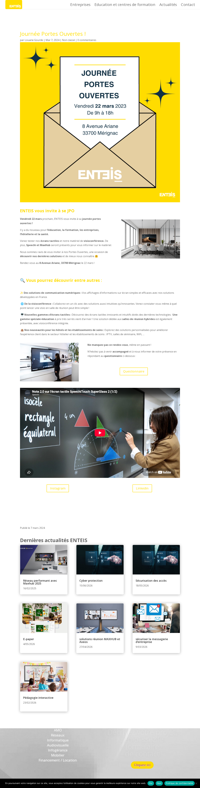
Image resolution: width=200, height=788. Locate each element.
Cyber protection (90, 580)
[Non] (196, 783)
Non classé (68, 40)
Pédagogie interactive (38, 698)
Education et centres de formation (125, 5)
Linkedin (142, 488)
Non (159, 783)
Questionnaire (133, 371)
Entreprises (80, 5)
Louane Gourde (34, 40)
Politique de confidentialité (179, 783)
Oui (150, 783)
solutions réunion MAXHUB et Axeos (99, 640)
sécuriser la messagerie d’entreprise (152, 640)
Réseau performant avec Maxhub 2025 (40, 582)
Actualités (168, 5)
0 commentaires (87, 40)
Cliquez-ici (142, 765)
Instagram (57, 488)
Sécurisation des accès (151, 580)
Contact (188, 5)
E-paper (28, 639)
